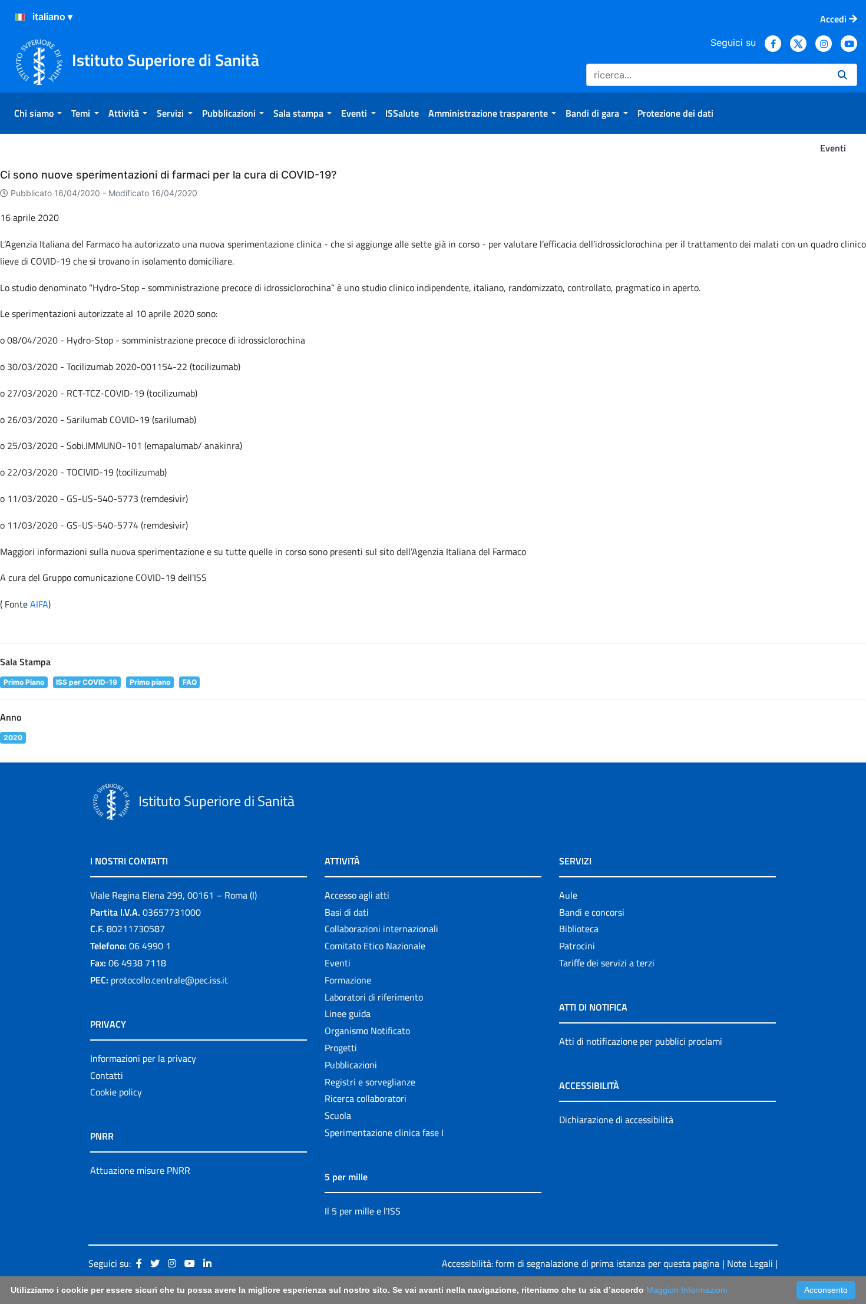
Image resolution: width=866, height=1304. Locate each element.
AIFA (39, 604)
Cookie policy (116, 1092)
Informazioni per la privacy (143, 1058)
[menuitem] (38, 113)
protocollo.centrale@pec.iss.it (169, 980)
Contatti (106, 1075)
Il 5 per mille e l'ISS (363, 1211)
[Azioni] (20, 17)
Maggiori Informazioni (686, 1290)
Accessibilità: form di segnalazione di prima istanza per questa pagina (580, 1263)
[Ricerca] (842, 74)
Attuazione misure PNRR (140, 1170)
